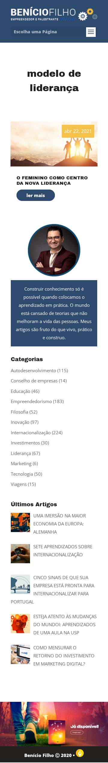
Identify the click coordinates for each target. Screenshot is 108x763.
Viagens (19, 484)
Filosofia (19, 412)
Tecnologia (22, 474)
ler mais (35, 195)
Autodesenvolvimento (33, 370)
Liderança (21, 453)
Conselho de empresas (34, 381)
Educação (20, 391)
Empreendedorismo (31, 401)
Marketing (21, 463)
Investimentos (25, 443)
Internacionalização (31, 432)
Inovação (20, 422)
